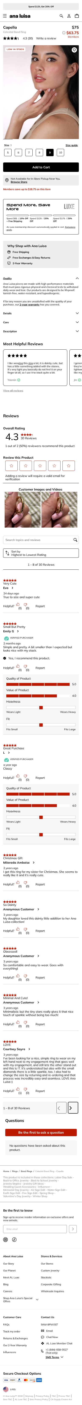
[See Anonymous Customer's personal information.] (38, 909)
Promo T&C (64, 1396)
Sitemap (29, 1396)
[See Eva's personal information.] (12, 588)
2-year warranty (30, 304)
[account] (69, 16)
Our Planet (9, 1270)
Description (10, 331)
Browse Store (19, 181)
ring (21, 363)
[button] (11, 466)
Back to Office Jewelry (17, 1180)
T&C (54, 1396)
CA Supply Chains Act (61, 1399)
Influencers (9, 1352)
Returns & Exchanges (15, 1338)
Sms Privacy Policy (39, 1399)
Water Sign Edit (57, 1189)
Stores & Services (51, 1256)
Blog (5, 1284)
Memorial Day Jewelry (17, 1189)
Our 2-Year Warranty (15, 1345)
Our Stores (47, 1263)
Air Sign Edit (39, 1189)
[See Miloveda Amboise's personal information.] (33, 862)
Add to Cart (41, 167)
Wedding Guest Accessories (20, 1186)
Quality (7, 278)
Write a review (46, 38)
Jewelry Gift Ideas (34, 1183)
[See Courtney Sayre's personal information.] (29, 1049)
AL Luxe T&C (21, 1399)
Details (7, 313)
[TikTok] (14, 1239)
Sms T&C (7, 1399)
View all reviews (13, 390)
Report (40, 606)
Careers (7, 1291)
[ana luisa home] (20, 16)
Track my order (11, 1331)
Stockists (46, 1277)
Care (6, 322)
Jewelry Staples (13, 1183)
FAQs (6, 1324)
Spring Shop (48, 1193)
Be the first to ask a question (41, 1132)
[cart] (77, 16)
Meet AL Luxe (11, 1277)
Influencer (45, 1186)
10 (60, 152)
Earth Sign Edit (12, 1193)
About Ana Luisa (13, 1256)
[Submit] (73, 1229)
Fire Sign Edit (31, 1193)
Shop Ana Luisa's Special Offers (17, 1300)
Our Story (8, 1263)
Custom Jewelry (50, 1270)
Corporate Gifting (51, 1284)
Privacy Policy (42, 1396)
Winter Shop (40, 1196)
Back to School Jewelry (45, 1180)
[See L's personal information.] (8, 752)
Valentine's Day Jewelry (18, 1196)
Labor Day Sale (65, 1177)
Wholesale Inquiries (52, 1291)
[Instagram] (5, 1239)
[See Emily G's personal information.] (17, 631)
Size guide (72, 145)
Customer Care (12, 1317)
